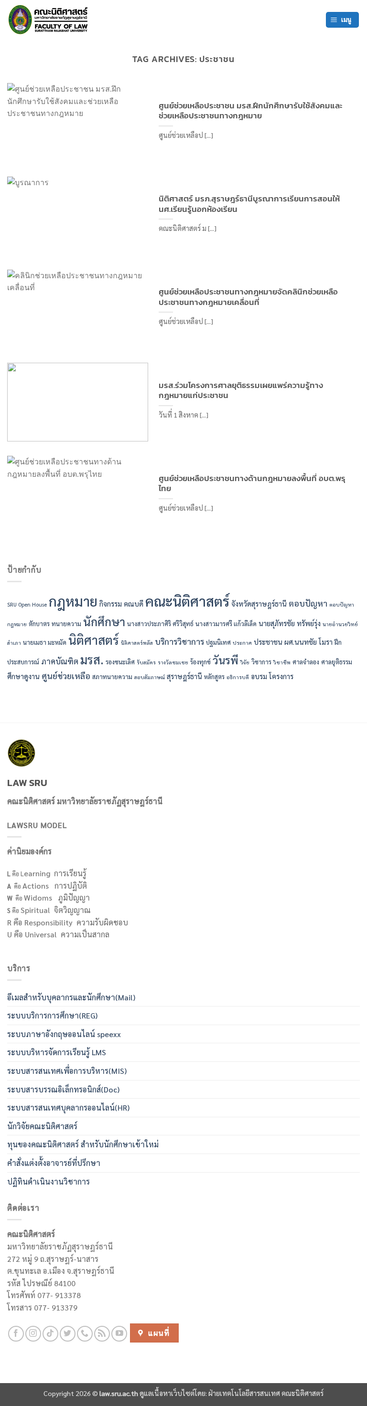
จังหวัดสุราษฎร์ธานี (259, 603)
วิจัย (244, 662)
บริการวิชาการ (179, 641)
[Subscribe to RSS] (102, 1334)
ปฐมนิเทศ (218, 642)
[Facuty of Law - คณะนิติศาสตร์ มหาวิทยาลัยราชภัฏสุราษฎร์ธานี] (50, 19)
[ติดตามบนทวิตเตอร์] (68, 1334)
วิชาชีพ (282, 662)
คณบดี (133, 603)
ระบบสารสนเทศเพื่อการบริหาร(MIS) (67, 1071)
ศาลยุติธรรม (336, 662)
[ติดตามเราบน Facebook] (16, 1334)
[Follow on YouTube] (119, 1334)
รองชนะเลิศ (120, 662)
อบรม (259, 676)
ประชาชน (268, 641)
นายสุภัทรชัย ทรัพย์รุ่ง (290, 623)
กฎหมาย (73, 601)
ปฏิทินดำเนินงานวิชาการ (48, 1181)
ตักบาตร (39, 623)
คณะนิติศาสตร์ (187, 601)
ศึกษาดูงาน (23, 676)
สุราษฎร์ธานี (184, 676)
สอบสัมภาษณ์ (149, 677)
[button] (342, 20)
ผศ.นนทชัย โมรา (308, 641)
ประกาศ (242, 643)
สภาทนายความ (112, 676)
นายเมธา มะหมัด (44, 642)
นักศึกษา (104, 621)
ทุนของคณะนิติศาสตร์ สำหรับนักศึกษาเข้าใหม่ (83, 1144)
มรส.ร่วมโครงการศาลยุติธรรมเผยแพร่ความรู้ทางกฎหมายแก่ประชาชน (241, 390)
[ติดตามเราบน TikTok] (50, 1334)
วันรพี (225, 660)
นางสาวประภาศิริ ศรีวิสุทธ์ (160, 623)
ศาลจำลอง (305, 662)
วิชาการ (261, 662)
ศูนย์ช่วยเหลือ (66, 675)
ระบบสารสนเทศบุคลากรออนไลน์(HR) (68, 1107)
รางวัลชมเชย (173, 662)
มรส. (92, 659)
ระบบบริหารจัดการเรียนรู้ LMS (56, 1052)
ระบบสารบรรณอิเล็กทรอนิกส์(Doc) (63, 1089)
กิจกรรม (110, 603)
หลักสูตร (214, 676)
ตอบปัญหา (308, 603)
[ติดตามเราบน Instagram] (33, 1334)
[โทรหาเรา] (85, 1334)
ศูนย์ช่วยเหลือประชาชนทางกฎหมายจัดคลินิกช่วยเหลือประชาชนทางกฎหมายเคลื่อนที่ (248, 297)
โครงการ (281, 676)
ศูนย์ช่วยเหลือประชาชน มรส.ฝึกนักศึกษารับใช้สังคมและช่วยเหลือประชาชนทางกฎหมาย (250, 111)
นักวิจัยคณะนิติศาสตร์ (42, 1126)
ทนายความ (66, 623)
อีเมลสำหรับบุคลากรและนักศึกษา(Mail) (71, 997)
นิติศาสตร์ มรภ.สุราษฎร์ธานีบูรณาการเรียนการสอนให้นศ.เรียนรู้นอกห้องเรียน (249, 204)
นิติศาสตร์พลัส (137, 643)
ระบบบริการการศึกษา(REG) (52, 1015)
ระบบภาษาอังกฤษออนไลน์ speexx (64, 1034)
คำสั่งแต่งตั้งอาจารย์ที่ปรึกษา (53, 1163)
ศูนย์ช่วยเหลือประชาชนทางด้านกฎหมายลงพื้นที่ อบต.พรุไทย (252, 483)
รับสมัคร (146, 662)
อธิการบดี (238, 677)
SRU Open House (27, 604)
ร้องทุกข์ (200, 662)
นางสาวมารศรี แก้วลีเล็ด (226, 623)
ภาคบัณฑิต (59, 661)
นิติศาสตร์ (93, 640)
